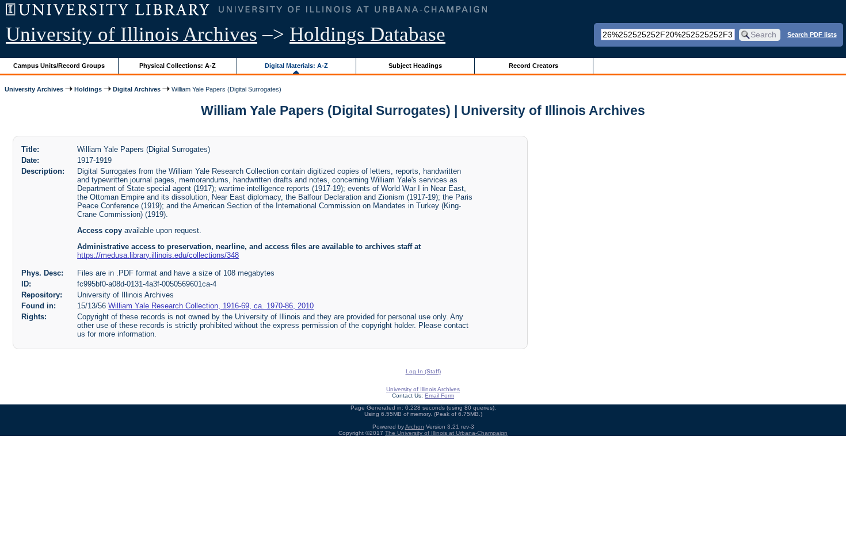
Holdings (88, 89)
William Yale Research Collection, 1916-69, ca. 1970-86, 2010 (211, 305)
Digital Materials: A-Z (296, 65)
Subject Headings (415, 65)
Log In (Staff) (423, 371)
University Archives (34, 89)
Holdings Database (367, 34)
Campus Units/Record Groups (59, 65)
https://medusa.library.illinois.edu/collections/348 (158, 255)
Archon (414, 426)
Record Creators (533, 65)
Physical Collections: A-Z (177, 65)
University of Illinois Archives (131, 34)
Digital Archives (137, 89)
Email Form (439, 395)
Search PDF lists (812, 33)
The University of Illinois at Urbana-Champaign (446, 433)
